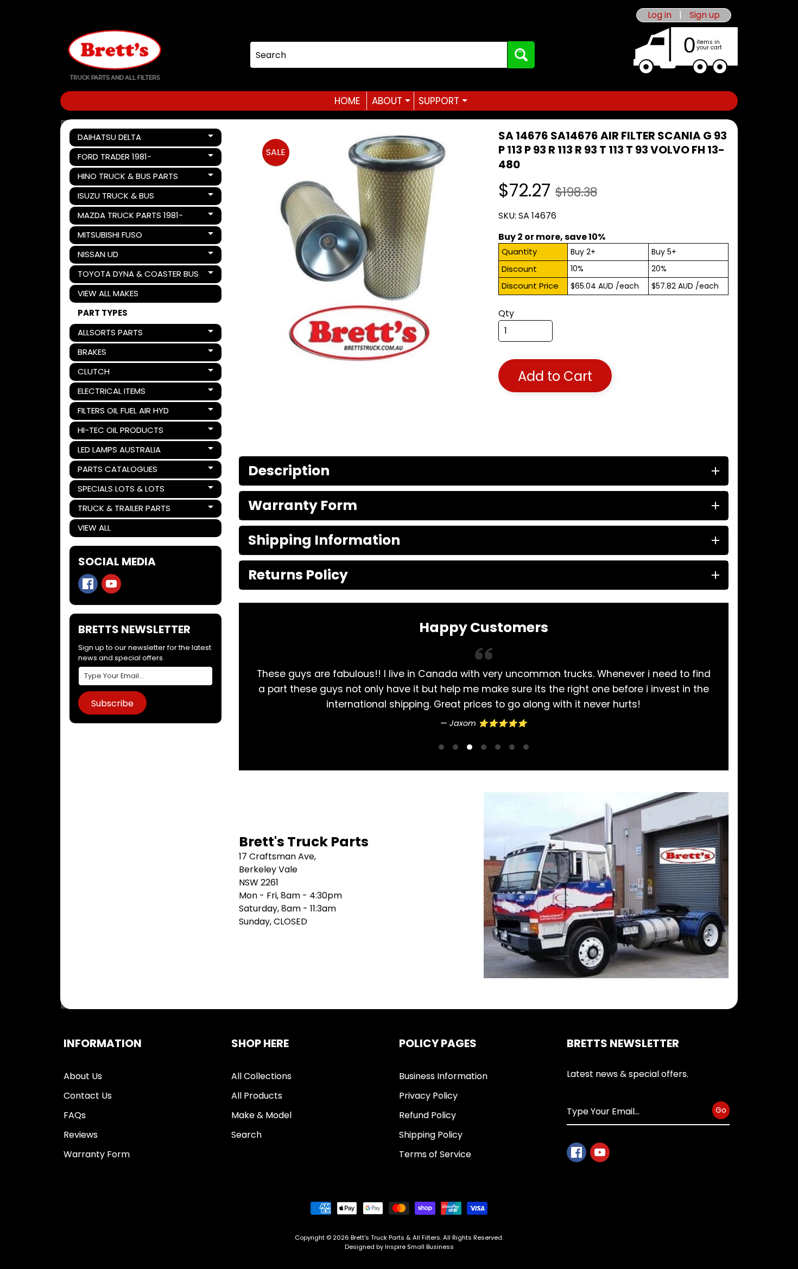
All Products (256, 1095)
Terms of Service (435, 1154)
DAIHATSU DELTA (114, 138)
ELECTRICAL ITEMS (114, 392)
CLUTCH (114, 373)
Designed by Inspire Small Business (399, 1246)
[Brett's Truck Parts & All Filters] (114, 55)
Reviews (81, 1134)
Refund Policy (427, 1115)
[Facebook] (88, 584)
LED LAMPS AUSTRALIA (119, 451)
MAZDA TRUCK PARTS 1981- (130, 217)
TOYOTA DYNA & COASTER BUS (138, 275)
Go (720, 1110)
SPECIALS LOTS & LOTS (120, 490)
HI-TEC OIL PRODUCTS (120, 431)
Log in (660, 15)
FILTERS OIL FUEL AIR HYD (123, 412)
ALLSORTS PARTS (114, 334)
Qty (506, 313)
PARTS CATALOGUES (117, 471)
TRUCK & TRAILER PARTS (123, 510)
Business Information (443, 1076)
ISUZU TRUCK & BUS (115, 197)
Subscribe (112, 703)
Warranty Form (97, 1154)
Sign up (704, 15)
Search (246, 1134)
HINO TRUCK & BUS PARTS (127, 178)
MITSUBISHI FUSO (114, 236)
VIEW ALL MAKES (108, 293)
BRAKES (114, 353)
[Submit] (521, 54)
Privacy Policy (428, 1095)
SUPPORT (443, 100)
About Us (83, 1076)
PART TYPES (103, 312)
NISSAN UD (114, 256)
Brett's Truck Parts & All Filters (395, 1237)
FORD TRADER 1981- (114, 158)
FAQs (75, 1115)
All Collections (261, 1076)
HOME (347, 100)
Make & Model (261, 1115)
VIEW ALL (94, 527)
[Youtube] (111, 584)
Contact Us (88, 1095)
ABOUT (391, 100)
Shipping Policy (431, 1134)
